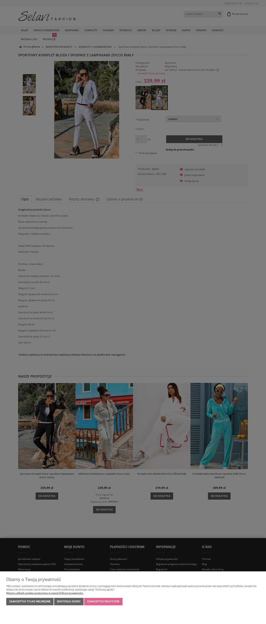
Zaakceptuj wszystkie (103, 601)
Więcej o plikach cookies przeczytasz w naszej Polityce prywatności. (44, 593)
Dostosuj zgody (69, 601)
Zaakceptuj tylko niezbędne (30, 601)
